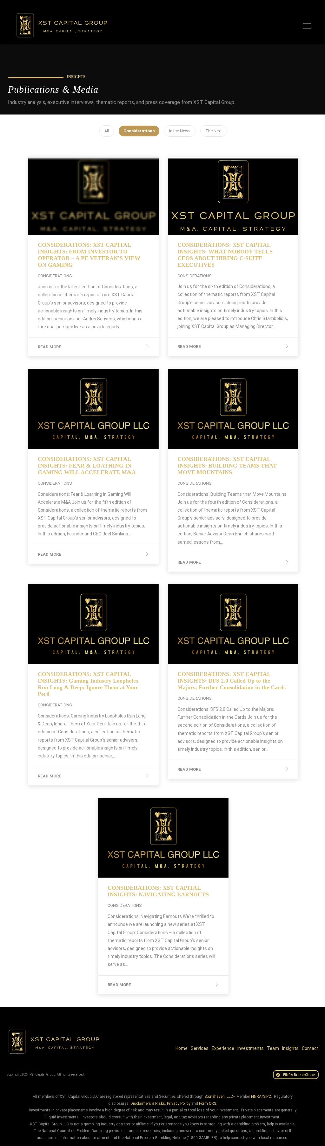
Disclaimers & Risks (147, 1103)
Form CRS (207, 1103)
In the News (179, 130)
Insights (290, 1048)
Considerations (139, 130)
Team (273, 1048)
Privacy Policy (178, 1103)
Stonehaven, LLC (218, 1096)
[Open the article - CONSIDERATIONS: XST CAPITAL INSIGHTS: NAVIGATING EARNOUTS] (130, 838)
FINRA (256, 1096)
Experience (223, 1048)
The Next (213, 130)
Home (182, 1048)
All (106, 130)
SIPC (267, 1096)
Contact (310, 1048)
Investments (250, 1048)
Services (200, 1048)
